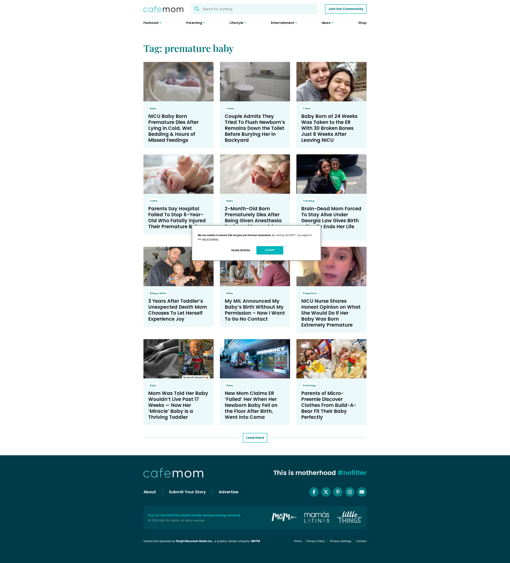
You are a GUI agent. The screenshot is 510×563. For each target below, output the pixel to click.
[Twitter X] (326, 492)
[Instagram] (350, 492)
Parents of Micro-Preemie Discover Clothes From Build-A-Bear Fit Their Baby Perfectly (328, 405)
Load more (255, 437)
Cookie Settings (240, 250)
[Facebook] (314, 492)
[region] (256, 243)
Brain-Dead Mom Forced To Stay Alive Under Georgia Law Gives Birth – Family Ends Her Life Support (331, 220)
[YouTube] (362, 492)
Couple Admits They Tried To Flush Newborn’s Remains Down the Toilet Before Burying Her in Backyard (255, 128)
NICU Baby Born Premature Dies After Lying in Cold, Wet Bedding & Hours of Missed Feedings (173, 128)
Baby (153, 108)
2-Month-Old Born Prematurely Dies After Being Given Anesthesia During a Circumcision (253, 217)
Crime (230, 108)
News (229, 385)
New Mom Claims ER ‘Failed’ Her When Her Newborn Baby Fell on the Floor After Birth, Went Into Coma (251, 405)
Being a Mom (158, 293)
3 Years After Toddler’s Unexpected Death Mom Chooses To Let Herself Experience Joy (177, 310)
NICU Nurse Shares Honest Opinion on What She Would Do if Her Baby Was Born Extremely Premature (331, 313)
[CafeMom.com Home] (163, 9)
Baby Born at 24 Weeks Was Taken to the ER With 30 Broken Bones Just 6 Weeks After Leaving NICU (329, 128)
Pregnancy (310, 293)
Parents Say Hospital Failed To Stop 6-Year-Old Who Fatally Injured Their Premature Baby (177, 217)
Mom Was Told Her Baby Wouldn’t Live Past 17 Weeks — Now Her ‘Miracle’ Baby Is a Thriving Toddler (178, 405)
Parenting (309, 385)
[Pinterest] (338, 492)
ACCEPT (270, 250)
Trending (308, 201)
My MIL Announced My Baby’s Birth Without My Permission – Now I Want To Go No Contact (255, 310)
